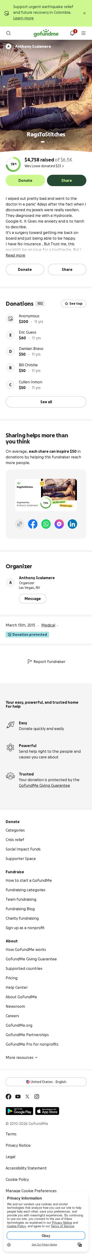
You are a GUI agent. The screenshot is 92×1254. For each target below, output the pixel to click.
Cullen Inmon (30, 382)
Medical (48, 625)
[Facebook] (33, 524)
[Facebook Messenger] (59, 524)
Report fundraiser (49, 661)
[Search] (8, 33)
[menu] (83, 33)
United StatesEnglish (48, 1082)
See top (76, 303)
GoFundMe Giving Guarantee (44, 785)
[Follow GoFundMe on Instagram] (37, 1096)
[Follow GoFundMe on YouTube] (18, 1096)
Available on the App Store (47, 1111)
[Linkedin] (72, 524)
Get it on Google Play (19, 1111)
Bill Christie (28, 365)
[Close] (84, 13)
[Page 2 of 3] (47, 142)
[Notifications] (72, 33)
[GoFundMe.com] (46, 33)
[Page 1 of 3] (43, 142)
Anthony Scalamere (37, 578)
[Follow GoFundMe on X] (27, 1096)
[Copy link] (19, 524)
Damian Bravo (31, 348)
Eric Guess (27, 332)
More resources (19, 1057)
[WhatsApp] (46, 524)
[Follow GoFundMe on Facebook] (8, 1096)
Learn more (23, 18)
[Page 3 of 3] (50, 142)
